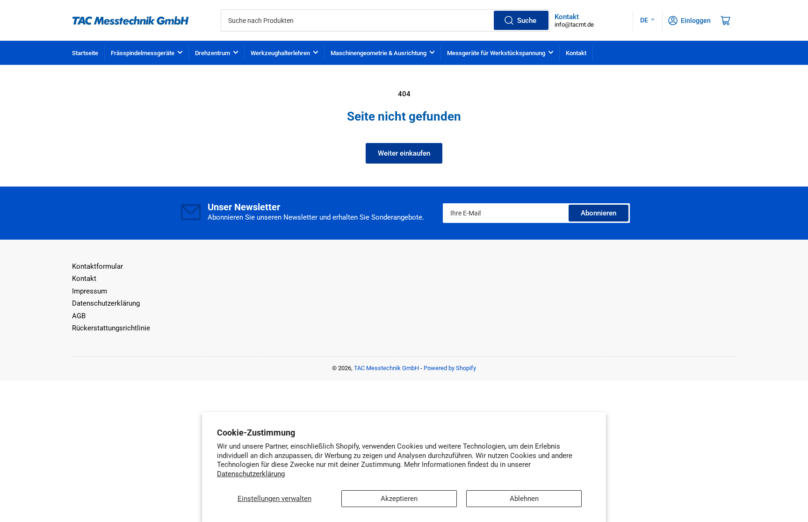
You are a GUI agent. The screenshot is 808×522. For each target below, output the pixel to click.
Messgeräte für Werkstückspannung (496, 53)
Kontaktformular (97, 266)
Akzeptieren (399, 498)
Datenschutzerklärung (251, 474)
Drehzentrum (212, 53)
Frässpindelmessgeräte (142, 53)
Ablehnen (524, 498)
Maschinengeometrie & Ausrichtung (378, 53)
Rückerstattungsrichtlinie (111, 328)
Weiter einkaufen (404, 153)
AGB (79, 316)
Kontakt (576, 53)
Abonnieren (598, 213)
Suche (526, 20)
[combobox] (385, 20)
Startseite (85, 53)
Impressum (89, 291)
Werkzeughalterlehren (280, 53)
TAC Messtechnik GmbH (386, 368)
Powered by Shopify (450, 368)
